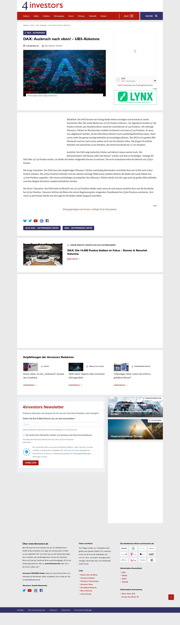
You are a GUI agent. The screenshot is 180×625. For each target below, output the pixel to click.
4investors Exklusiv (87, 578)
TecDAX (125, 582)
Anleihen (46, 16)
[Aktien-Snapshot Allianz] (124, 548)
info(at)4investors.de (32, 579)
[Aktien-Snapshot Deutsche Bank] (124, 554)
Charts (70, 16)
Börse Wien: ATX (128, 593)
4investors (26, 25)
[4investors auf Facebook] (47, 220)
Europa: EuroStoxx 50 (130, 597)
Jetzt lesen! (72, 258)
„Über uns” (34, 567)
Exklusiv (26, 16)
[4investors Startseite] (42, 6)
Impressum (53, 610)
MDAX (124, 575)
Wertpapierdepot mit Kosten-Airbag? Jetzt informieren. (90, 209)
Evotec (46, 366)
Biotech (103, 16)
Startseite (20, 610)
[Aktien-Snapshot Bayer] (133, 548)
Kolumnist (52, 46)
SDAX (124, 578)
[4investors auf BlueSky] (25, 220)
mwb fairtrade (85, 594)
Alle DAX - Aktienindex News (42, 228)
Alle (126, 15)
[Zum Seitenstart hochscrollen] (171, 597)
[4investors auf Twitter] (30, 220)
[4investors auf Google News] (41, 221)
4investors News (86, 584)
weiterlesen (28, 384)
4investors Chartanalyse (89, 581)
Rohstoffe (92, 16)
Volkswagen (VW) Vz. (142, 366)
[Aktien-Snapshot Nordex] (124, 560)
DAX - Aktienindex (41, 25)
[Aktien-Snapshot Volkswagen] (152, 560)
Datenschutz (65, 610)
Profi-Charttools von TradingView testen (135, 85)
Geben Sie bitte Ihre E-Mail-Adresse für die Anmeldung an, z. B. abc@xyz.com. (50, 430)
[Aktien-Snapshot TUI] (133, 560)
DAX (124, 572)
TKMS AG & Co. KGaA (96, 366)
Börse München (86, 590)
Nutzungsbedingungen (82, 453)
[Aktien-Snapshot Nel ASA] (152, 554)
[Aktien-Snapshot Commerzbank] (152, 548)
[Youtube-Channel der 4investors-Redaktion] (35, 220)
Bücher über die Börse (88, 574)
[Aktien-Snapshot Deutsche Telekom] (133, 554)
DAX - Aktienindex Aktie (78, 228)
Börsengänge (59, 16)
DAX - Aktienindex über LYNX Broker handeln (135, 102)
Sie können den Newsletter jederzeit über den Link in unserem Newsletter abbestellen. (48, 441)
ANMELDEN (30, 463)
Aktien (36, 16)
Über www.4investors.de (36, 610)
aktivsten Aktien (84, 557)
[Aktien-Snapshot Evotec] (142, 554)
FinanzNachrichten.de (88, 587)
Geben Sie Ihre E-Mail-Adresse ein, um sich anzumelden (48, 419)
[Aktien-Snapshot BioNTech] (142, 548)
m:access (81, 16)
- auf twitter (58, 46)
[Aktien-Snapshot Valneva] (142, 560)
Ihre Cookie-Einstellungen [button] (83, 610)
